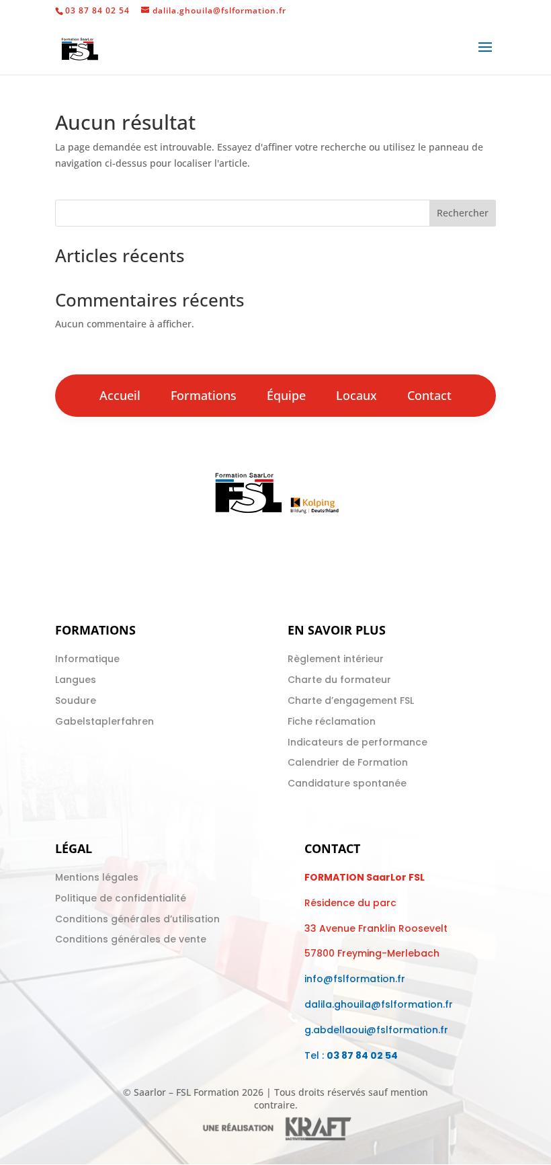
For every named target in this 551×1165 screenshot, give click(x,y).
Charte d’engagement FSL (351, 700)
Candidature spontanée (347, 783)
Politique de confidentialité (120, 898)
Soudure (75, 700)
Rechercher (463, 212)
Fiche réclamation (332, 721)
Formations (204, 395)
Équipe (286, 395)
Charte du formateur (339, 679)
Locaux (356, 395)
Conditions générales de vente (130, 939)
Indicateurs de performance (357, 742)
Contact (429, 395)
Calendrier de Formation (348, 762)
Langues (75, 679)
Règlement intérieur (336, 659)
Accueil (119, 395)
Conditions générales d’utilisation (137, 919)
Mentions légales (96, 877)
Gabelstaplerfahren (104, 721)
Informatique (87, 659)
